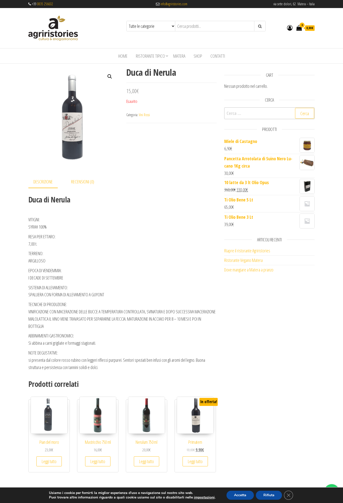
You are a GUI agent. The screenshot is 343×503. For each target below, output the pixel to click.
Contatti (217, 56)
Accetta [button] (240, 495)
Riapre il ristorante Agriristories (247, 251)
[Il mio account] (290, 27)
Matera (179, 56)
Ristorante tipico (150, 56)
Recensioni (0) (82, 182)
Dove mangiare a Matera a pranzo (248, 270)
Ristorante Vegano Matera (243, 260)
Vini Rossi (144, 114)
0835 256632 (45, 4)
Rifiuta (268, 495)
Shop (198, 56)
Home (123, 56)
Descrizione (43, 182)
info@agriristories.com (173, 4)
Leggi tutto (49, 461)
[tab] (46, 182)
